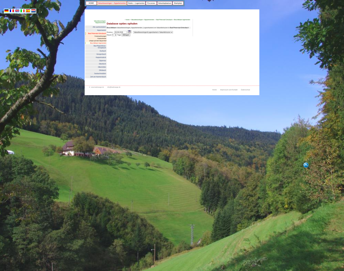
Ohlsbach (102, 70)
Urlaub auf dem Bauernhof (97, 41)
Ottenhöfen (102, 67)
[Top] (306, 167)
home (128, 19)
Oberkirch (102, 64)
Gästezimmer (101, 38)
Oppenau (102, 61)
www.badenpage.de (97, 87)
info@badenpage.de (113, 87)
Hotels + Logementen (136, 3)
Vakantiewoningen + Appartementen (112, 3)
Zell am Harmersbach (98, 77)
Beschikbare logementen (98, 43)
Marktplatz (178, 3)
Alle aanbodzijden (99, 27)
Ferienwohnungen (100, 36)
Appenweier (101, 30)
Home (214, 90)
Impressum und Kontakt (228, 90)
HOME (91, 3)
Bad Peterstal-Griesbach (97, 33)
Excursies (151, 3)
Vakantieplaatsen (164, 3)
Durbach (103, 51)
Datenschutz (245, 90)
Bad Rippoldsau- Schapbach (100, 47)
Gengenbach (101, 54)
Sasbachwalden (100, 73)
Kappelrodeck (101, 57)
